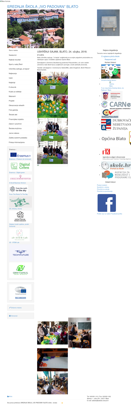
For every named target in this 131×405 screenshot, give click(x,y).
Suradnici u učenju (103, 187)
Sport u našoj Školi (16, 64)
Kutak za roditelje (15, 91)
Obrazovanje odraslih (16, 105)
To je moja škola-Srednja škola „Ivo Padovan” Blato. (112, 89)
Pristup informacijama (17, 142)
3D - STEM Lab (14, 242)
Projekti (11, 101)
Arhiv (10, 396)
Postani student (102, 185)
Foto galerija (13, 110)
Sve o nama (13, 50)
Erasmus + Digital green (17, 172)
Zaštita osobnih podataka (18, 138)
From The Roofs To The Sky (18, 194)
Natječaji (12, 82)
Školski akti (13, 114)
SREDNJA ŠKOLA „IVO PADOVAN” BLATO (42, 6)
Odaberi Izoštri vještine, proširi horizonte (19, 225)
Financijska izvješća (16, 119)
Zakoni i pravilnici (15, 124)
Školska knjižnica (15, 128)
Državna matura (16, 308)
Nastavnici (13, 55)
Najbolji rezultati (15, 59)
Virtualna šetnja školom (108, 80)
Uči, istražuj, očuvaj (15, 209)
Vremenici (14, 316)
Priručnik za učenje (103, 189)
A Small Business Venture (17, 183)
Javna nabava (14, 133)
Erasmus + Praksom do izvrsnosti (20, 159)
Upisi (11, 78)
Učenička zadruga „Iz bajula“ (19, 69)
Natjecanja (13, 73)
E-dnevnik (12, 87)
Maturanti (12, 96)
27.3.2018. (40, 55)
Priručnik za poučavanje (104, 191)
